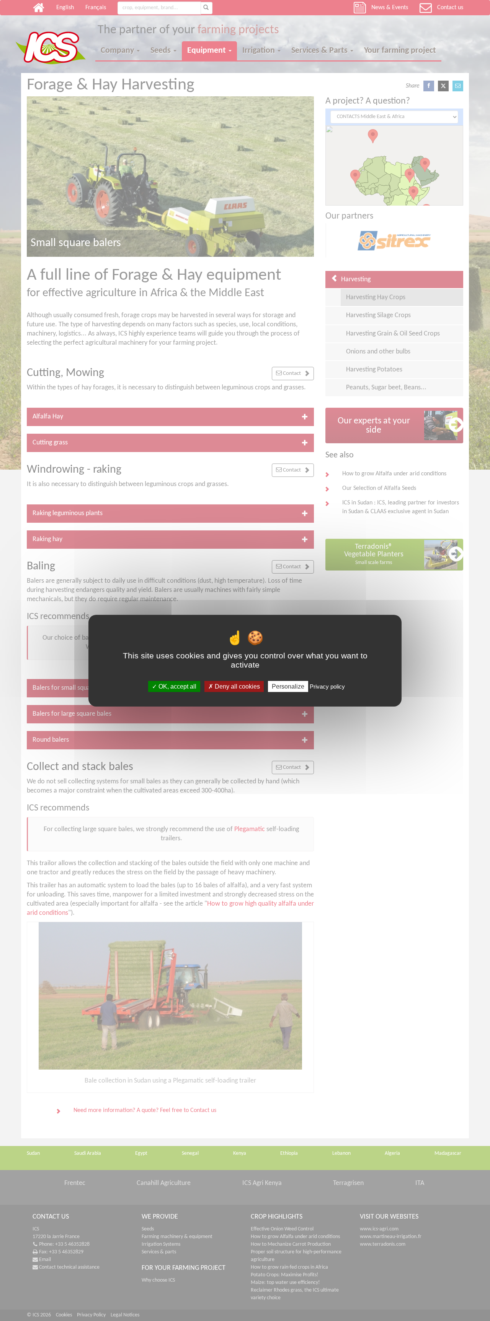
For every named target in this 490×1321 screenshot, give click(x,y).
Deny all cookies (236, 686)
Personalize (288, 686)
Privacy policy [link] (327, 686)
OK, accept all (176, 686)
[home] (55, 41)
